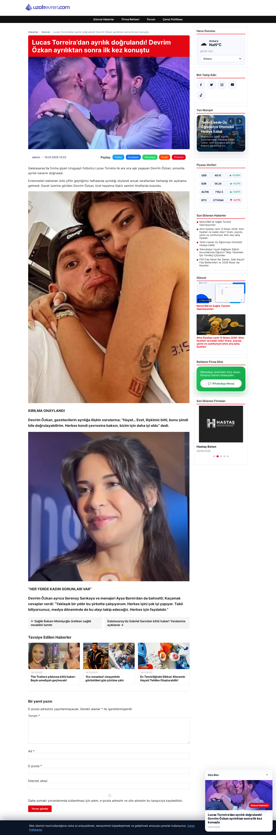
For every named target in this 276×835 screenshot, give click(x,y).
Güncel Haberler (103, 19)
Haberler (33, 31)
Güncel (45, 31)
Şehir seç (206, 51)
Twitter (118, 157)
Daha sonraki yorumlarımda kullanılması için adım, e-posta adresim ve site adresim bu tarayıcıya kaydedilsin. (105, 800)
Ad (31, 751)
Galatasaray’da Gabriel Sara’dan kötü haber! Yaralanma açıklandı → (146, 623)
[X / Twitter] (211, 85)
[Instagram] (222, 85)
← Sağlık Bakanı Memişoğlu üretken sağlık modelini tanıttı (61, 623)
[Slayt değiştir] (214, 456)
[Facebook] (201, 85)
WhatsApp (150, 157)
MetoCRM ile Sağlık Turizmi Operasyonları (215, 223)
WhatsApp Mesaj (221, 383)
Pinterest (178, 157)
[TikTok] (201, 95)
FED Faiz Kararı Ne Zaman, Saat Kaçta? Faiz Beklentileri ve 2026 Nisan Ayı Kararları (221, 262)
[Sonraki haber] (239, 121)
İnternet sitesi (37, 781)
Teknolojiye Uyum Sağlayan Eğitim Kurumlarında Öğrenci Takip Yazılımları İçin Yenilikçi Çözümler (221, 252)
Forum (151, 19)
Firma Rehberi (131, 19)
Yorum (34, 716)
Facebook (133, 157)
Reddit (164, 157)
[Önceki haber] (231, 121)
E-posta (35, 766)
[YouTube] (232, 85)
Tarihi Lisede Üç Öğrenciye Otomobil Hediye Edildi (220, 244)
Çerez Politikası (173, 19)
